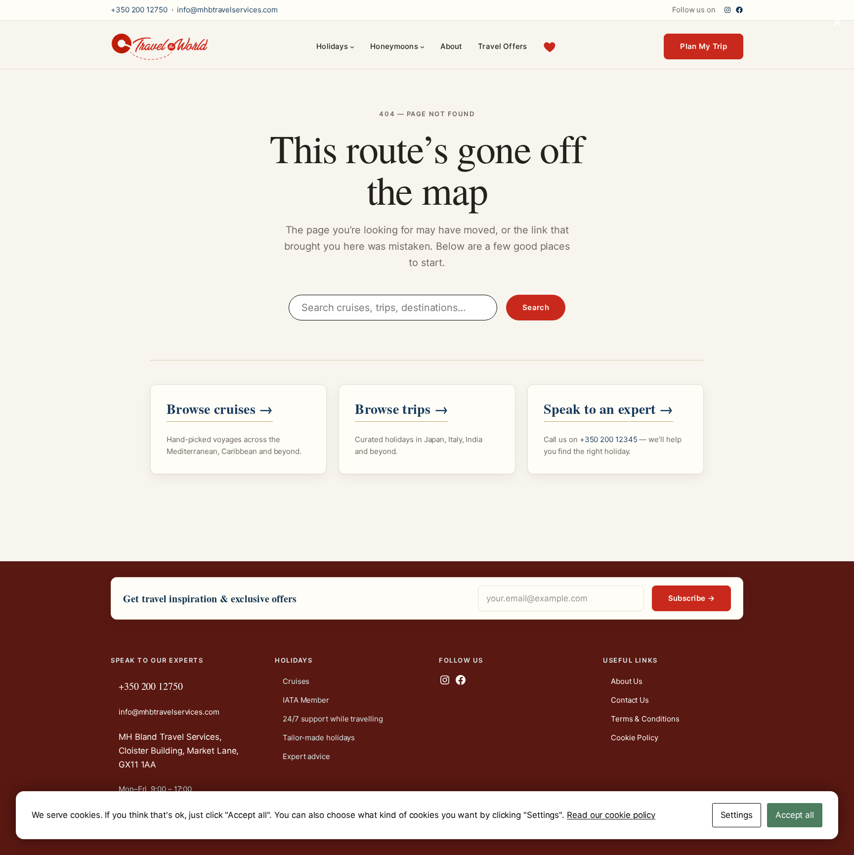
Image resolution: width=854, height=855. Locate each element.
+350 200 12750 (139, 9)
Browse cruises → (220, 409)
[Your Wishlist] (550, 47)
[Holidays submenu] (352, 47)
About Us (626, 681)
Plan (703, 46)
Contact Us (630, 700)
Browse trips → (401, 409)
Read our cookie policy (611, 815)
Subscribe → (691, 598)
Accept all (794, 815)
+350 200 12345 (609, 439)
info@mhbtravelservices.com (227, 9)
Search (535, 307)
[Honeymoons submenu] (422, 47)
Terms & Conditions (645, 718)
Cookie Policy (634, 737)
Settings (737, 815)
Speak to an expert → (609, 409)
